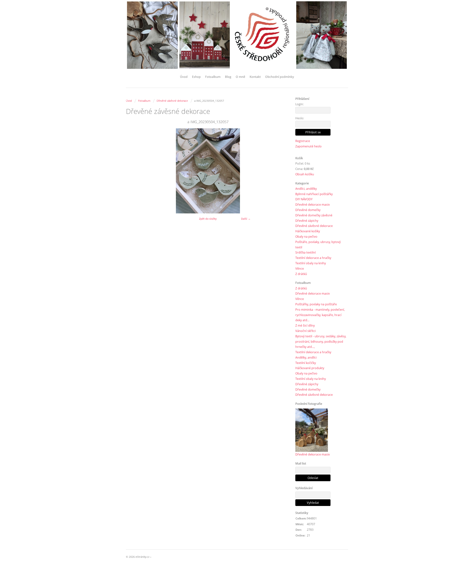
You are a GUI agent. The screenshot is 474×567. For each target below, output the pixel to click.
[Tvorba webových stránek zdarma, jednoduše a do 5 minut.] (150, 557)
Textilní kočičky (305, 363)
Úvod (184, 77)
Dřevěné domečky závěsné (313, 215)
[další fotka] (284, 170)
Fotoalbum (213, 77)
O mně (240, 77)
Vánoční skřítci (305, 331)
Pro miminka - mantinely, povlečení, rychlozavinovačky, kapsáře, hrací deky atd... (320, 315)
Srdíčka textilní (305, 252)
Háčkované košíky (307, 231)
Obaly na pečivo (306, 236)
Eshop (196, 77)
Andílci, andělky (306, 189)
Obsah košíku (304, 174)
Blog (228, 77)
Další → (246, 218)
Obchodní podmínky (279, 77)
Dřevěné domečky (308, 210)
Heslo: (299, 118)
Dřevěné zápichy (306, 221)
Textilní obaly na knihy (310, 263)
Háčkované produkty (309, 368)
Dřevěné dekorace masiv (312, 204)
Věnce (299, 268)
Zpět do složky (208, 218)
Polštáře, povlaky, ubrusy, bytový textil (318, 244)
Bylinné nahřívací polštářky (314, 194)
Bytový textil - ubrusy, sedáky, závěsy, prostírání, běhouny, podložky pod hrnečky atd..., (320, 341)
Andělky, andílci (306, 357)
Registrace (302, 141)
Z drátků (301, 274)
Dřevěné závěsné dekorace (172, 100)
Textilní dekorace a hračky (313, 258)
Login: (299, 104)
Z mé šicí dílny (305, 325)
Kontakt (255, 77)
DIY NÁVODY (304, 199)
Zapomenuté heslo (308, 146)
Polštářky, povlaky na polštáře (316, 304)
